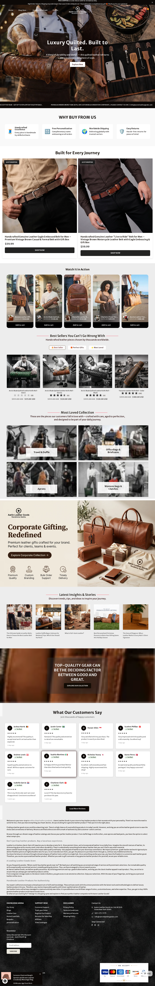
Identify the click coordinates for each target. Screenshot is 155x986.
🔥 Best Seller (57, 347)
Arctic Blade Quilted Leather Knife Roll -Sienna (59, 392)
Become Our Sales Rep (43, 916)
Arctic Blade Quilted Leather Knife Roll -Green (23, 392)
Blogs (9, 910)
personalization (13, 923)
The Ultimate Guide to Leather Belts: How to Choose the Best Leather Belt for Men (19, 635)
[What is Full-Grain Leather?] (77, 617)
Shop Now (22, 10)
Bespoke (10, 919)
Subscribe (13, 951)
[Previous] (4, 379)
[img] (22, 395)
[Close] (40, 974)
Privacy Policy (68, 907)
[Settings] (137, 10)
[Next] (151, 379)
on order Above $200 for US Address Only (77, 2)
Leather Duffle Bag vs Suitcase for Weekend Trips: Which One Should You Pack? (47, 635)
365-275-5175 (100, 913)
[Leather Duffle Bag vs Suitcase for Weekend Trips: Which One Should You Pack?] (48, 617)
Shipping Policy (69, 916)
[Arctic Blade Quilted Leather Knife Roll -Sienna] (59, 371)
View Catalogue (41, 923)
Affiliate (38, 919)
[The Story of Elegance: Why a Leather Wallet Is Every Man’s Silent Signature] (135, 617)
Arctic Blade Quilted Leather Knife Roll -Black (95, 392)
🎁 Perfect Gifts (77, 347)
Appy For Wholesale (40, 10)
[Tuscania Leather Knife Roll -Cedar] (131, 371)
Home (10, 10)
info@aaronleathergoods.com (106, 917)
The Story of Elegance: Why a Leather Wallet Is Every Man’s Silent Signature (135, 635)
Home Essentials (13, 916)
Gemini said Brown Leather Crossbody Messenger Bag (23, 979)
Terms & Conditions (70, 910)
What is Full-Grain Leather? (74, 633)
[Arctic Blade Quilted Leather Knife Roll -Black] (95, 371)
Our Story (10, 907)
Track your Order (41, 910)
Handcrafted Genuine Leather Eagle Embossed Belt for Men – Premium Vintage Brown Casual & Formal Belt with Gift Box (38, 238)
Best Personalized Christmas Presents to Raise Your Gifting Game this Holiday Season (106, 635)
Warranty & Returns (70, 913)
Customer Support (42, 907)
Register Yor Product (43, 913)
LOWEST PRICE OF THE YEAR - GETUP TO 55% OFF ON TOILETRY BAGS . (36, 105)
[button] (146, 10)
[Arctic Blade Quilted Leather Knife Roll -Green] (23, 371)
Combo (55, 10)
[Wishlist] (142, 10)
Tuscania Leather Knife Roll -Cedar (131, 391)
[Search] (133, 10)
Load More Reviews (77, 809)
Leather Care (11, 913)
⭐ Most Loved (97, 347)
